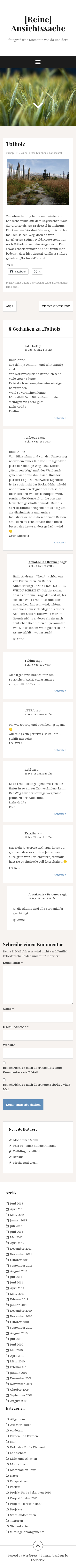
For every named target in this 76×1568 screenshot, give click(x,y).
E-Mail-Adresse (16, 1027)
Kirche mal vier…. (25, 1162)
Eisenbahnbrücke (56, 306)
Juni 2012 (16, 1231)
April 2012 (17, 1243)
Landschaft (55, 153)
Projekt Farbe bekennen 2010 (30, 1492)
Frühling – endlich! (26, 1151)
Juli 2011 (16, 1277)
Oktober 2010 (19, 1322)
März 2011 (17, 1294)
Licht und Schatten (23, 1458)
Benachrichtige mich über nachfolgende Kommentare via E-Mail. (32, 1070)
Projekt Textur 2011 (24, 1498)
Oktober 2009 (19, 1389)
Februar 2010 (19, 1367)
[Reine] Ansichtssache (38, 23)
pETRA (30, 710)
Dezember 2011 (21, 1248)
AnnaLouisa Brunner (33, 153)
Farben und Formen (24, 1436)
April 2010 (17, 1356)
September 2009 (21, 1395)
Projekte (16, 1509)
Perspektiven (19, 1481)
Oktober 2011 (19, 1260)
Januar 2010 (18, 1372)
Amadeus (58, 1555)
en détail (16, 1430)
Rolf (28, 769)
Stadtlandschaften (23, 1515)
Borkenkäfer (59, 282)
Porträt (15, 1487)
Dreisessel (12, 286)
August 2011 (18, 1271)
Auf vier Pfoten (21, 1425)
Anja (9, 306)
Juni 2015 (16, 1203)
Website (9, 1045)
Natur (14, 1475)
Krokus (18, 1157)
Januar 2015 (18, 1220)
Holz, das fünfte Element (27, 1447)
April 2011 (17, 1288)
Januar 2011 (18, 1305)
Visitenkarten (20, 1526)
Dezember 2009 (21, 1378)
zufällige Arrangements (27, 1532)
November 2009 (21, 1384)
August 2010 (18, 1333)
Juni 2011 (16, 1282)
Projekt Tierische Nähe (26, 1504)
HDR (13, 1442)
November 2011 (21, 1254)
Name (8, 1009)
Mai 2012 (16, 1237)
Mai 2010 (16, 1350)
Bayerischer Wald (40, 282)
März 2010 (17, 1361)
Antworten (60, 418)
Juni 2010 (16, 1344)
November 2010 (21, 1316)
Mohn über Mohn (25, 1140)
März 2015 (17, 1215)
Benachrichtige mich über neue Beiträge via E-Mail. (37, 1087)
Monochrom (19, 1464)
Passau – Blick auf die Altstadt (34, 1146)
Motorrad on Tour (23, 1470)
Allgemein (17, 1419)
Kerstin (30, 833)
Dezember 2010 (21, 1310)
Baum (25, 282)
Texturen (16, 1520)
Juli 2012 (16, 1226)
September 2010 (21, 1327)
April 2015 (17, 1209)
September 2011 (21, 1265)
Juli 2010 (16, 1339)
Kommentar (13, 962)
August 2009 (18, 1401)
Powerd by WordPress (23, 1555)
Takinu (30, 660)
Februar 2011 (19, 1299)
